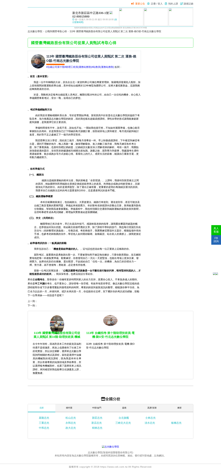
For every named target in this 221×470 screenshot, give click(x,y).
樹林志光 (97, 427)
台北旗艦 (124, 417)
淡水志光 (150, 422)
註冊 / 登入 (157, 3)
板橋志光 (176, 422)
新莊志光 (97, 417)
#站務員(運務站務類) (103, 67)
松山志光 (71, 417)
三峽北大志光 (123, 422)
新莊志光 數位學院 (48, 16)
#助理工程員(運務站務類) (78, 67)
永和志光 (71, 422)
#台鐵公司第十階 (55, 67)
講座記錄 (188, 3)
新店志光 (96, 422)
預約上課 (173, 3)
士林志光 (150, 417)
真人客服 (216, 230)
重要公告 (140, 3)
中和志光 (44, 427)
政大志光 (71, 427)
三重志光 (44, 422)
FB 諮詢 (216, 240)
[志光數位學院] (110, 446)
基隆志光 (44, 417)
